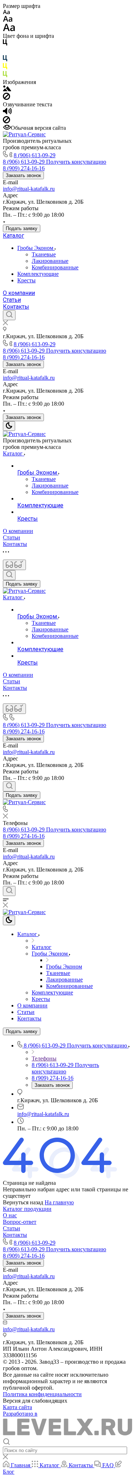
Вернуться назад (23, 1202)
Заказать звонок (23, 175)
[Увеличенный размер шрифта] (9, 29)
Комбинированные (55, 267)
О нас (10, 1215)
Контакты (16, 306)
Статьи (12, 299)
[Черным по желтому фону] (5, 68)
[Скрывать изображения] (6, 98)
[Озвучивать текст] (7, 113)
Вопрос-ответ (19, 1222)
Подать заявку (21, 228)
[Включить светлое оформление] (9, 426)
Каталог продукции (27, 1209)
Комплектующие (38, 274)
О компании (19, 293)
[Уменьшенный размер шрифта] (6, 12)
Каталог (13, 235)
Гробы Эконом (36, 248)
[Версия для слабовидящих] (14, 565)
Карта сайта (17, 1407)
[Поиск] (9, 315)
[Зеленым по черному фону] (5, 75)
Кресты (26, 280)
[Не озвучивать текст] (6, 121)
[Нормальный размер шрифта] (8, 20)
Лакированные (50, 261)
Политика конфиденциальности (42, 1394)
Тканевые (44, 254)
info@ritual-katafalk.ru (29, 189)
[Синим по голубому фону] (5, 60)
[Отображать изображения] (7, 89)
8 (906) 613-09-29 (34, 155)
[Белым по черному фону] (5, 52)
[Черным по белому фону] (5, 44)
